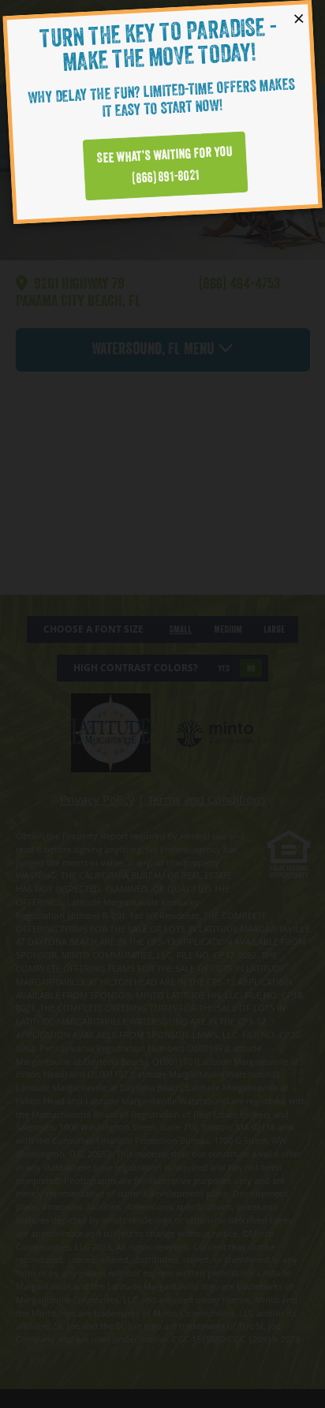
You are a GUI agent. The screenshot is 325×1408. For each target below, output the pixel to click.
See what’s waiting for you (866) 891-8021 (165, 165)
